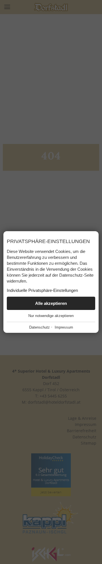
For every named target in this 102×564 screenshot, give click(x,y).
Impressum (64, 327)
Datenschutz (39, 327)
